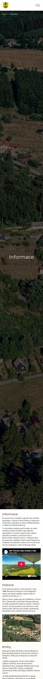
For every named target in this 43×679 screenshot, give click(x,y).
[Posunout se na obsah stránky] (21, 503)
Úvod (4, 14)
